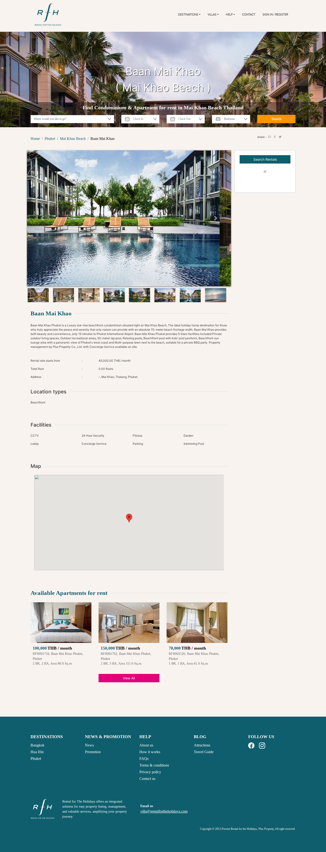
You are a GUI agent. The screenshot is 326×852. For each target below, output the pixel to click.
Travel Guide (204, 752)
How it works (149, 752)
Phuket (36, 759)
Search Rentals (265, 159)
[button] (42, 218)
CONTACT (248, 14)
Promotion (93, 752)
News (89, 745)
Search (276, 119)
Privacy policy (150, 772)
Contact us (147, 779)
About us (146, 745)
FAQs (143, 759)
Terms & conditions (154, 765)
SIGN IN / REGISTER (275, 14)
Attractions (202, 745)
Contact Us (265, 183)
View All (129, 678)
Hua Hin (37, 752)
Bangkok (37, 745)
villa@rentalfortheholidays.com (164, 811)
